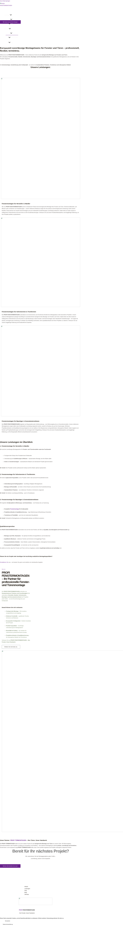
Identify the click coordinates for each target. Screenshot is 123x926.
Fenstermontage (14, 509)
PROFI (6, 10)
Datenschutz (7, 52)
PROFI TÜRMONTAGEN (18, 840)
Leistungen (7, 15)
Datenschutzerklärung (8, 924)
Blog (11, 42)
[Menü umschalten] (11, 19)
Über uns (6, 28)
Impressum (7, 57)
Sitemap (26, 894)
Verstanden (7, 920)
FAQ (11, 23)
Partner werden (14, 37)
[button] (11, 15)
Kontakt (6, 47)
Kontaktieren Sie (4, 562)
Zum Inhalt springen (5, 1)
